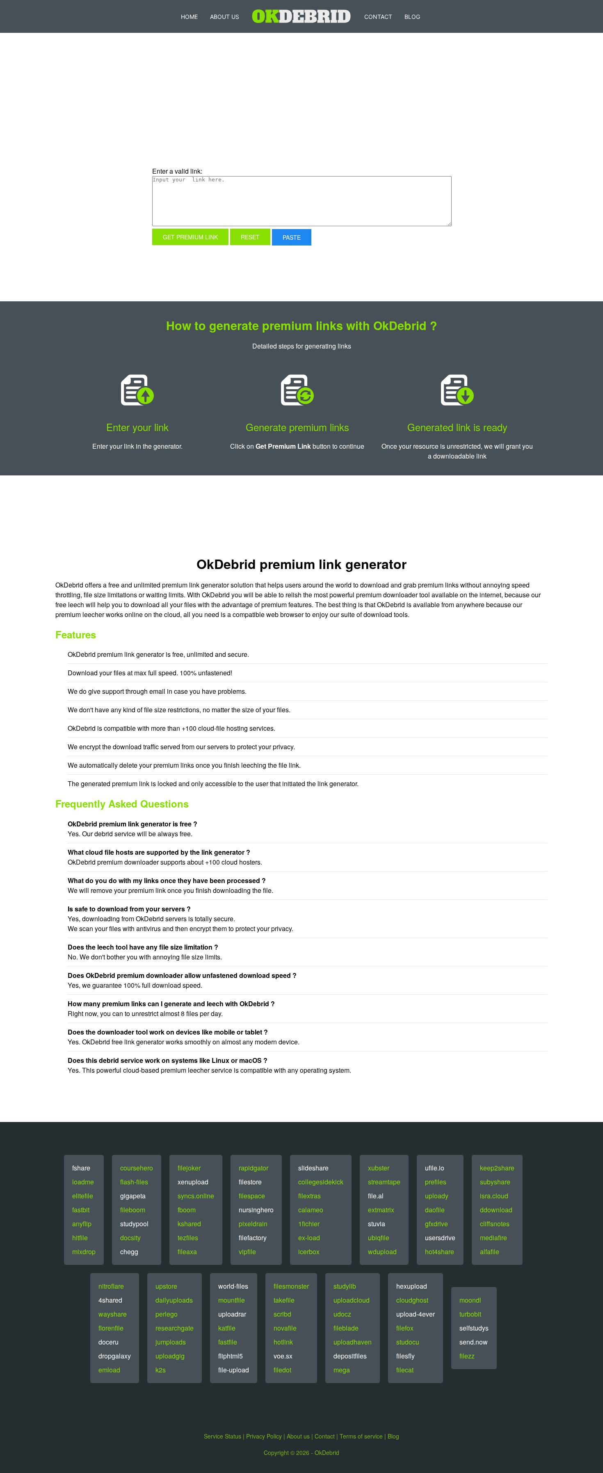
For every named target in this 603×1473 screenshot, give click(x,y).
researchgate (174, 1328)
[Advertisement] (233, 112)
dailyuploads (174, 1300)
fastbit (80, 1209)
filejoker (189, 1167)
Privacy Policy (264, 1436)
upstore (166, 1286)
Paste (292, 237)
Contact (378, 16)
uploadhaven (352, 1342)
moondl (470, 1300)
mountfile (231, 1300)
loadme (83, 1181)
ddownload (496, 1209)
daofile (435, 1209)
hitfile (80, 1237)
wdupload (382, 1251)
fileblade (346, 1328)
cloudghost (412, 1300)
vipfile (247, 1251)
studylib (344, 1286)
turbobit (470, 1314)
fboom (187, 1209)
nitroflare (111, 1286)
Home (189, 16)
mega (341, 1369)
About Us (224, 16)
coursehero (136, 1167)
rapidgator (253, 1167)
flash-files (134, 1181)
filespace (252, 1195)
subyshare (495, 1181)
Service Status (222, 1436)
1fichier (309, 1223)
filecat (404, 1369)
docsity (130, 1237)
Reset (250, 237)
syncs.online (196, 1195)
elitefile (82, 1195)
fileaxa (187, 1251)
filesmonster (291, 1286)
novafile (285, 1328)
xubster (378, 1167)
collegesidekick (320, 1181)
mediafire (493, 1237)
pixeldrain (253, 1223)
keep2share (497, 1167)
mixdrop (84, 1251)
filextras (309, 1195)
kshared (189, 1223)
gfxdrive (436, 1223)
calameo (310, 1209)
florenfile (110, 1328)
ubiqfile (378, 1237)
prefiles (435, 1181)
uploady (436, 1195)
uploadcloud (351, 1300)
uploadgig (170, 1356)
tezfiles (188, 1237)
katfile (226, 1328)
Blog (412, 16)
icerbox (309, 1251)
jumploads (170, 1342)
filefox (404, 1328)
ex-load (309, 1237)
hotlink (283, 1342)
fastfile (227, 1342)
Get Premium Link (190, 237)
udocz (342, 1314)
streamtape (384, 1181)
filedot (282, 1369)
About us (298, 1436)
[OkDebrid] (301, 16)
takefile (284, 1300)
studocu (407, 1342)
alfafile (489, 1251)
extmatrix (381, 1209)
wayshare (112, 1314)
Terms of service (361, 1436)
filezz (467, 1356)
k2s (160, 1369)
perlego (166, 1314)
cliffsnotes (494, 1223)
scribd (282, 1314)
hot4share (439, 1251)
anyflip (81, 1223)
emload (109, 1369)
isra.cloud (494, 1195)
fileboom (132, 1209)
